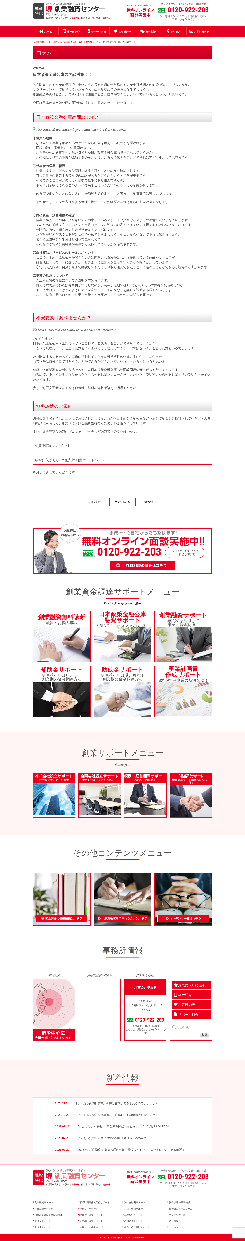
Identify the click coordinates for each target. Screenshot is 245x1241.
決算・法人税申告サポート (93, 1227)
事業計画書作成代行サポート (94, 1202)
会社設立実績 (186, 4)
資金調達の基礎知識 (179, 1202)
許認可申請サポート (134, 1208)
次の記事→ (150, 501)
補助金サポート (43, 1221)
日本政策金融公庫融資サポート (51, 1215)
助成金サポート (43, 1227)
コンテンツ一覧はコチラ (185, 918)
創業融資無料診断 (44, 1208)
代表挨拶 (173, 1221)
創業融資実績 (168, 4)
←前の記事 (95, 501)
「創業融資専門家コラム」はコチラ (124, 918)
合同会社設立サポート (91, 1221)
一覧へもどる (122, 501)
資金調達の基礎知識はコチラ (63, 918)
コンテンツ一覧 (177, 1215)
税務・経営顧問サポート (137, 1227)
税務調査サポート (133, 1221)
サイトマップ (176, 1227)
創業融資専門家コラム (180, 1208)
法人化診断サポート (134, 1202)
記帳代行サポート (133, 1215)
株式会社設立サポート (91, 1215)
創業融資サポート (44, 1202)
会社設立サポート (88, 1208)
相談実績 (201, 4)
